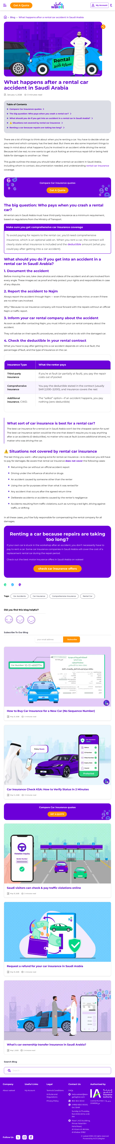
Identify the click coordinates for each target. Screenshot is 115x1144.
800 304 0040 (78, 1101)
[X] (18, 1137)
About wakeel (9, 1090)
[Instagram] (24, 1137)
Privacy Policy (53, 1101)
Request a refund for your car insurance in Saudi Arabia (45, 966)
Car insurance (39, 596)
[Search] (9, 1070)
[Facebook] (31, 1137)
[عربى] (111, 5)
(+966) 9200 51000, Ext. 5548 (80, 1105)
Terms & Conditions (55, 1090)
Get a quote (57, 814)
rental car (87, 596)
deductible (74, 244)
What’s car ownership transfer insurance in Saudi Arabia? (46, 1044)
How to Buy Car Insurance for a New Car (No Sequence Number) (51, 711)
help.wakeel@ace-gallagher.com (80, 1095)
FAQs (70, 1090)
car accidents (19, 596)
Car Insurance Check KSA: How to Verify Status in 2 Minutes (48, 789)
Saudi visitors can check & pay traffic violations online (44, 887)
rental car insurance (97, 165)
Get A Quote (21, 5)
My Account (30, 1090)
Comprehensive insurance (64, 596)
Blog (12, 17)
